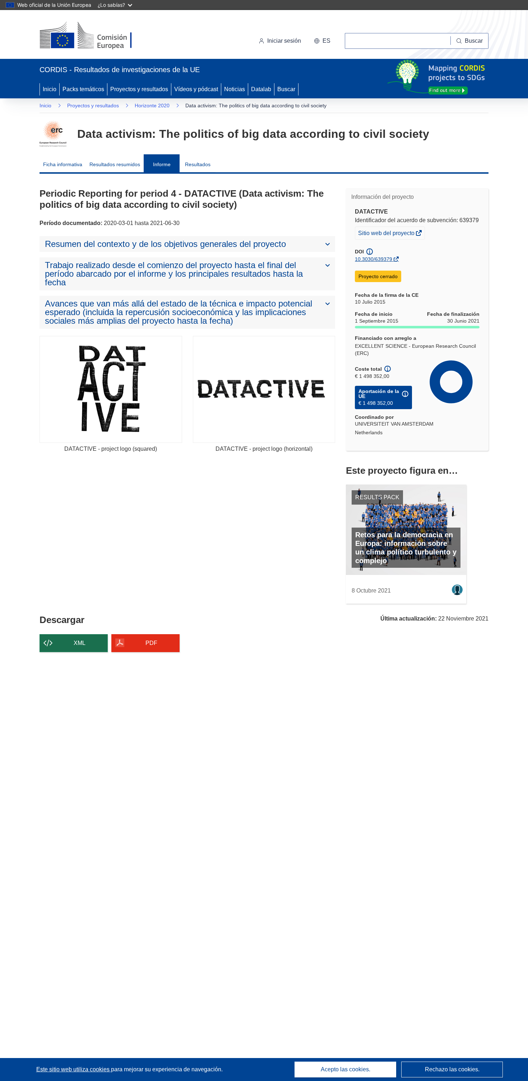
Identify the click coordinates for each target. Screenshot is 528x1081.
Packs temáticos (83, 89)
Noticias (234, 89)
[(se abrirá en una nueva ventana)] (98, 36)
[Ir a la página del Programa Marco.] (53, 134)
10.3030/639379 (373, 259)
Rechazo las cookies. (452, 1069)
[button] (322, 41)
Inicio (49, 89)
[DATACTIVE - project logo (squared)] (111, 389)
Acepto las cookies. (345, 1069)
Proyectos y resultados (139, 89)
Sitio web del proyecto (387, 234)
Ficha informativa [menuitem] (62, 164)
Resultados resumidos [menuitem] (114, 164)
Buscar (286, 89)
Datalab (261, 89)
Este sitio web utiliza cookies (73, 1069)
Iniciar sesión (284, 41)
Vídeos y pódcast (196, 89)
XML (79, 643)
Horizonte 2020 (152, 105)
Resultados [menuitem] (197, 164)
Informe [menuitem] (162, 164)
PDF (151, 643)
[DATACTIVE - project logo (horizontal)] (264, 389)
